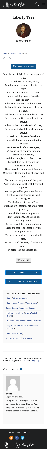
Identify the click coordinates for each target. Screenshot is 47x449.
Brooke (9, 394)
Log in (26, 360)
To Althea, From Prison (15, 321)
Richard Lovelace (33, 321)
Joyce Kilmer (16, 333)
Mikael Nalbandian (21, 298)
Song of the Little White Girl (17, 326)
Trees (8, 333)
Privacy (11, 432)
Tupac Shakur (31, 303)
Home (5, 53)
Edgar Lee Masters (27, 308)
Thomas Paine (15, 53)
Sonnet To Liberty (13, 338)
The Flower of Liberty (15, 313)
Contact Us (26, 432)
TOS (18, 432)
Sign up (35, 360)
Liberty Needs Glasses (15, 303)
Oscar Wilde (27, 338)
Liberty (8, 298)
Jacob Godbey (12, 308)
